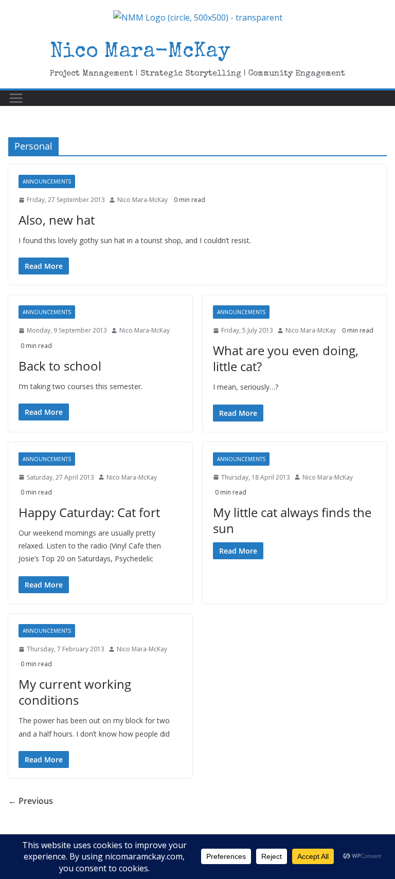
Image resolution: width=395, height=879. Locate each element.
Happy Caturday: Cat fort (89, 512)
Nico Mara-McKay (140, 52)
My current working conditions (75, 691)
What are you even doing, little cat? (285, 358)
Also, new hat (57, 219)
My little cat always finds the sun (292, 520)
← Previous (30, 801)
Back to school (60, 365)
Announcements (47, 181)
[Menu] (16, 98)
